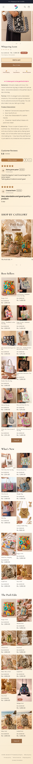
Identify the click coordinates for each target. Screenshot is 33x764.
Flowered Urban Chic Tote (23, 405)
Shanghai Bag (20, 494)
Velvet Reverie (4, 494)
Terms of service (17, 757)
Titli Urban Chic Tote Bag (7, 469)
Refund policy (27, 754)
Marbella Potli (20, 623)
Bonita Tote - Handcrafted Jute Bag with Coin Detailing (24, 348)
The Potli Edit (5, 259)
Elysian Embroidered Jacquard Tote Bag (24, 430)
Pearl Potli (19, 647)
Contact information (17, 760)
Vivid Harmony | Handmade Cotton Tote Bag (23, 295)
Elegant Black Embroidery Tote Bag (24, 374)
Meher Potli (4, 731)
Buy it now (16, 65)
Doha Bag (3, 518)
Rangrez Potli (4, 298)
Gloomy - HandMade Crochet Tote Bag (8, 323)
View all (16, 440)
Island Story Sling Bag (6, 557)
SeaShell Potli (20, 731)
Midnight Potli (20, 703)
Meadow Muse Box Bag (6, 381)
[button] (3, 7)
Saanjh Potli (4, 581)
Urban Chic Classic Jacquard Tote (8, 430)
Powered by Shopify (17, 754)
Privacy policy (7, 757)
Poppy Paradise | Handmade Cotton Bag (23, 323)
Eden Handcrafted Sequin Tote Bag (8, 348)
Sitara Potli (19, 581)
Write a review (12, 160)
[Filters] (25, 160)
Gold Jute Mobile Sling (22, 525)
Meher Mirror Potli (6, 671)
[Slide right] (20, 44)
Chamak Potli (4, 647)
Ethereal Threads (5, 405)
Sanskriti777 (9, 754)
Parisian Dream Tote (21, 469)
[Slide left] (13, 44)
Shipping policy (27, 757)
